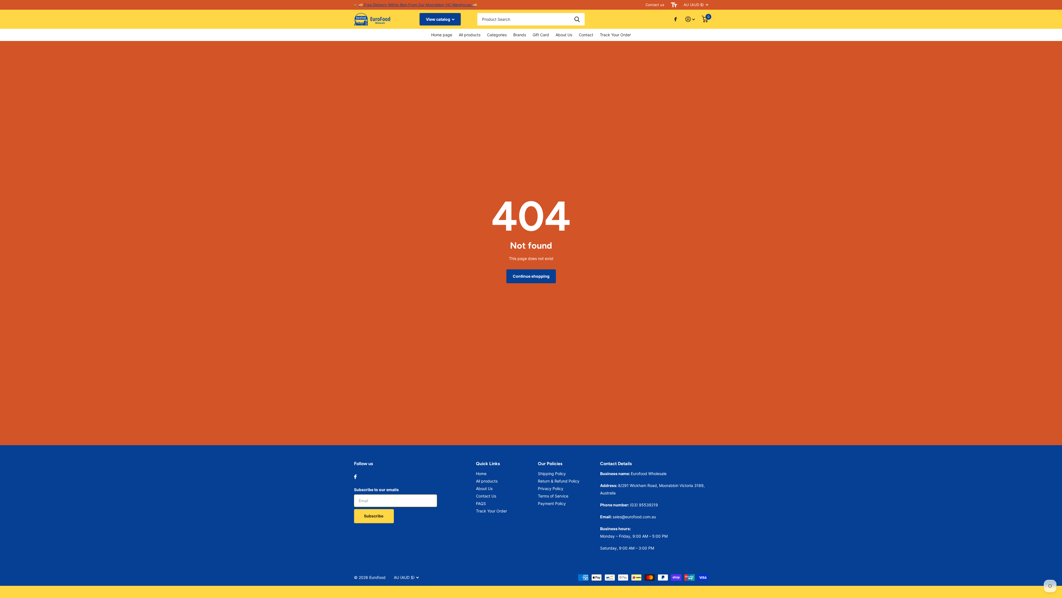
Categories (497, 34)
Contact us (654, 4)
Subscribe (374, 516)
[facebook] (355, 476)
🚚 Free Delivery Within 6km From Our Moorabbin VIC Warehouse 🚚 (417, 4)
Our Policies (550, 463)
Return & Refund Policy (558, 481)
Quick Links (488, 463)
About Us (564, 34)
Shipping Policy (552, 473)
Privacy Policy (550, 488)
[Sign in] (690, 19)
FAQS (481, 503)
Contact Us (486, 496)
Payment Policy (552, 503)
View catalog (438, 19)
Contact (586, 34)
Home (481, 473)
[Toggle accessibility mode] (674, 5)
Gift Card (541, 34)
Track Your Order (615, 34)
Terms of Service (553, 496)
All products (469, 34)
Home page (441, 34)
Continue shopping (531, 276)
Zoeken (577, 19)
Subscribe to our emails (376, 489)
